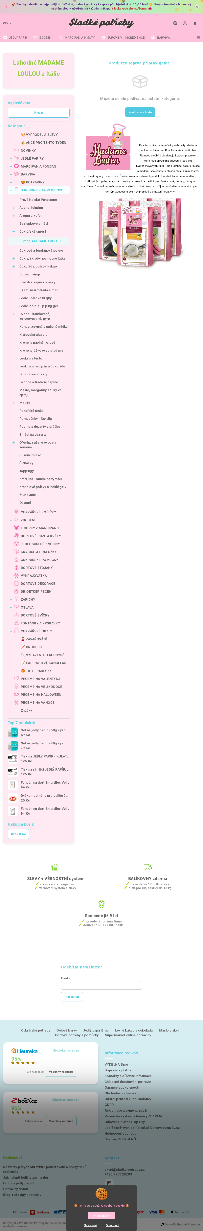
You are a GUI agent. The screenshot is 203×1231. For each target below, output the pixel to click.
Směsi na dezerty (32, 434)
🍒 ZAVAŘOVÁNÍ (34, 639)
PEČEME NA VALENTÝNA (41, 679)
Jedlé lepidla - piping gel (38, 306)
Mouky (24, 403)
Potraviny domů (15, 1189)
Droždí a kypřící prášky (37, 282)
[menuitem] (15, 37)
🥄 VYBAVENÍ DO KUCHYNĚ (43, 655)
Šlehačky (26, 463)
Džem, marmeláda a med (38, 290)
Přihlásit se (71, 997)
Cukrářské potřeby (35, 1030)
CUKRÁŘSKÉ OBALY (36, 631)
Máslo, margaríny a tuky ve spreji (40, 392)
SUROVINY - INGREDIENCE (42, 190)
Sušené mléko (30, 455)
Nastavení (90, 1225)
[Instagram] (109, 1183)
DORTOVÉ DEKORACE (38, 584)
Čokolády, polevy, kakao (38, 266)
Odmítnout (112, 1225)
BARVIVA (28, 174)
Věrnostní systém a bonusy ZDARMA (133, 1116)
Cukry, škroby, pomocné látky (42, 258)
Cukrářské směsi (32, 231)
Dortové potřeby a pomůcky (77, 1035)
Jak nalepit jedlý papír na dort (26, 1177)
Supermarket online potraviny (128, 1035)
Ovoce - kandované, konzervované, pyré (34, 316)
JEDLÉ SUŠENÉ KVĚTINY (40, 544)
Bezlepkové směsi (33, 223)
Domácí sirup (29, 274)
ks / (18, 834)
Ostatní (25, 503)
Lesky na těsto (30, 358)
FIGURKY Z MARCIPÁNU (40, 528)
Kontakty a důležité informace (128, 1076)
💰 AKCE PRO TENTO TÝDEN (43, 143)
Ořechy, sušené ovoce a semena (37, 444)
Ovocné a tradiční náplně (38, 382)
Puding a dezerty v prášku (39, 427)
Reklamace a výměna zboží (126, 1110)
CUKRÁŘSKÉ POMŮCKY (39, 560)
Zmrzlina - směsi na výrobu (40, 479)
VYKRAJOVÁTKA (34, 576)
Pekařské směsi (32, 411)
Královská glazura (33, 335)
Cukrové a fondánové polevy (41, 250)
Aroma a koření (31, 216)
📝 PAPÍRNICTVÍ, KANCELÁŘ (43, 663)
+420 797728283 (118, 1174)
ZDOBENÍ (28, 520)
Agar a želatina (31, 208)
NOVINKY (28, 150)
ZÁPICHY (28, 599)
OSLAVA (27, 607)
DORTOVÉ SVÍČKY (35, 615)
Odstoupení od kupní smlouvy (128, 1099)
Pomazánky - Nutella (35, 419)
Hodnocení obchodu (120, 1133)
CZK (5, 23)
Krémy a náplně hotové (37, 342)
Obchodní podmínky (120, 1093)
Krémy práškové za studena (41, 350)
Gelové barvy (66, 1030)
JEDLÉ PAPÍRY (32, 158)
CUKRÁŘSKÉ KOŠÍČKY (38, 512)
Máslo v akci (169, 1030)
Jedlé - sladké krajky (35, 298)
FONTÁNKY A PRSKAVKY (40, 623)
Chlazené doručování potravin (128, 1082)
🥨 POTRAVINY (33, 182)
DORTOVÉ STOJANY (37, 568)
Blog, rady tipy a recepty (22, 1195)
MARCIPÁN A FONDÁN (38, 166)
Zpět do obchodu (140, 112)
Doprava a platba (118, 1070)
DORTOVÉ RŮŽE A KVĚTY (41, 536)
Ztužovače (27, 495)
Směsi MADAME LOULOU (41, 241)
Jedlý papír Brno (96, 1030)
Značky (26, 710)
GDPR (109, 1105)
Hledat (38, 112)
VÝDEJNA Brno (116, 1064)
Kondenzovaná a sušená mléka (43, 327)
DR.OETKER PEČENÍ (37, 591)
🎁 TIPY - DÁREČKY (36, 671)
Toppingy (26, 471)
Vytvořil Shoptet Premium (182, 1224)
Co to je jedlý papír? (18, 1183)
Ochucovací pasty (33, 374)
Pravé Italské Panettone (38, 200)
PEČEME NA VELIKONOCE (41, 687)
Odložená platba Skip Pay (125, 1122)
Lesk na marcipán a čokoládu (42, 366)
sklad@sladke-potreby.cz (125, 1170)
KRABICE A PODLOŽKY (39, 552)
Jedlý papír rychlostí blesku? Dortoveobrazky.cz (142, 1128)
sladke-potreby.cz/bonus (129, 8)
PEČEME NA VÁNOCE (38, 703)
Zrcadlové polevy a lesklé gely (42, 487)
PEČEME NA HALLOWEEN (41, 695)
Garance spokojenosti (122, 1087)
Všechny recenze (61, 1072)
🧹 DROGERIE (32, 647)
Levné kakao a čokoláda (134, 1030)
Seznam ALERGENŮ (120, 1139)
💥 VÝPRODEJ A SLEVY (39, 135)
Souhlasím (103, 1215)
